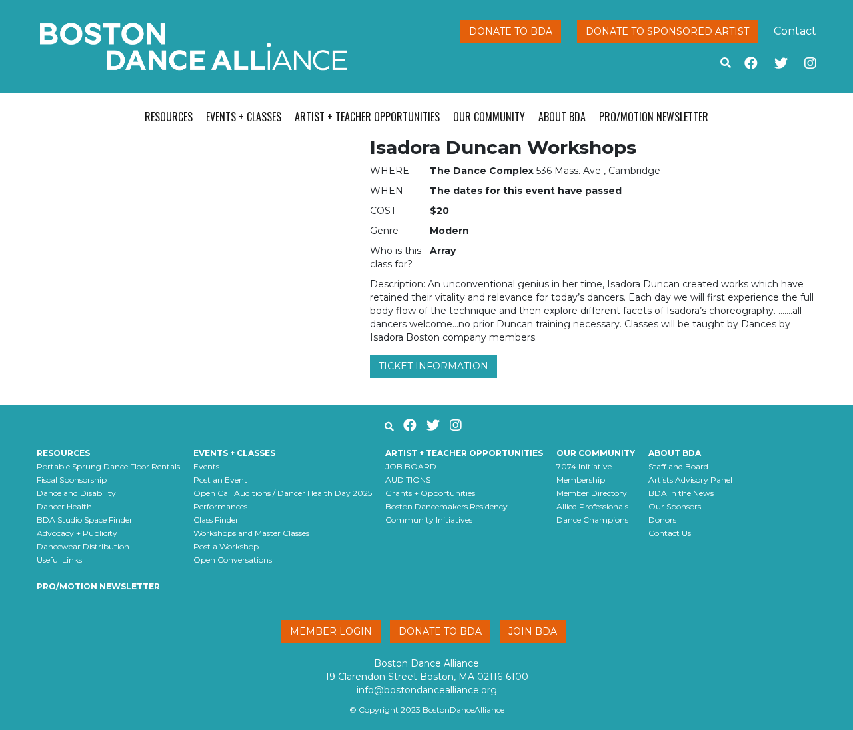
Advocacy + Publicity (77, 533)
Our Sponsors (674, 506)
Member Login (331, 631)
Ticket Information (433, 366)
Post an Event (220, 480)
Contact (795, 31)
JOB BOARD (410, 466)
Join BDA (532, 631)
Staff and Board (678, 466)
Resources (169, 117)
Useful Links (59, 560)
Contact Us (669, 533)
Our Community (489, 117)
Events (206, 466)
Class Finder (216, 520)
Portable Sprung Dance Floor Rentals (108, 466)
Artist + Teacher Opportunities (367, 117)
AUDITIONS (407, 480)
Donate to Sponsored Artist (667, 31)
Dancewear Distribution (83, 546)
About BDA (562, 117)
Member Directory (591, 493)
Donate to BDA (510, 31)
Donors (662, 520)
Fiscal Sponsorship (72, 480)
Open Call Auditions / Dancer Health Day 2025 (282, 493)
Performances (220, 506)
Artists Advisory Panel (690, 480)
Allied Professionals (592, 506)
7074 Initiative (584, 466)
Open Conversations (232, 560)
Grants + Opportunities (430, 493)
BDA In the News (681, 493)
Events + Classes (243, 117)
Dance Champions (592, 520)
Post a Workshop (226, 546)
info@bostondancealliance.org (427, 690)
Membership (580, 480)
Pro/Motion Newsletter (653, 117)
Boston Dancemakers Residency (446, 506)
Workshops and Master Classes (251, 533)
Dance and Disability (76, 493)
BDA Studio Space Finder (85, 520)
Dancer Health (64, 506)
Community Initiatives (428, 520)
